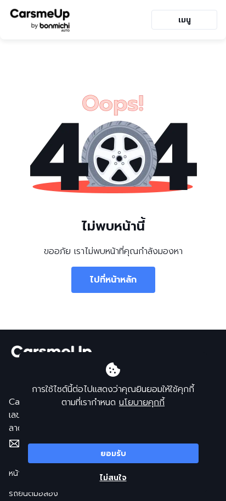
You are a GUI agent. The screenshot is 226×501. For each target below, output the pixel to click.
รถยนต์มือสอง (33, 493)
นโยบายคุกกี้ (142, 402)
